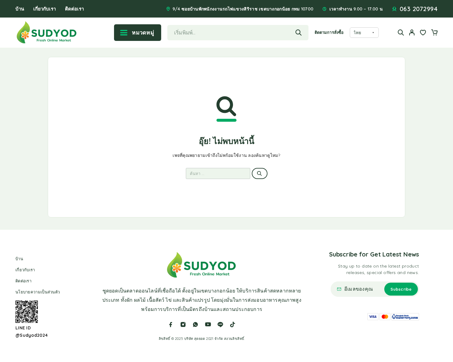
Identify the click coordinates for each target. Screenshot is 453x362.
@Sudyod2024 (31, 335)
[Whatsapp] (195, 324)
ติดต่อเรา (74, 9)
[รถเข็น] (434, 33)
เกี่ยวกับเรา (44, 9)
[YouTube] (208, 324)
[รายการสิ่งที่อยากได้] (423, 33)
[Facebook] (171, 324)
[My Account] (412, 32)
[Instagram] (183, 324)
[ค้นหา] (400, 32)
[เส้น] (220, 324)
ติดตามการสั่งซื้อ (329, 32)
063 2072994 (419, 9)
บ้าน (19, 9)
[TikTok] (232, 324)
